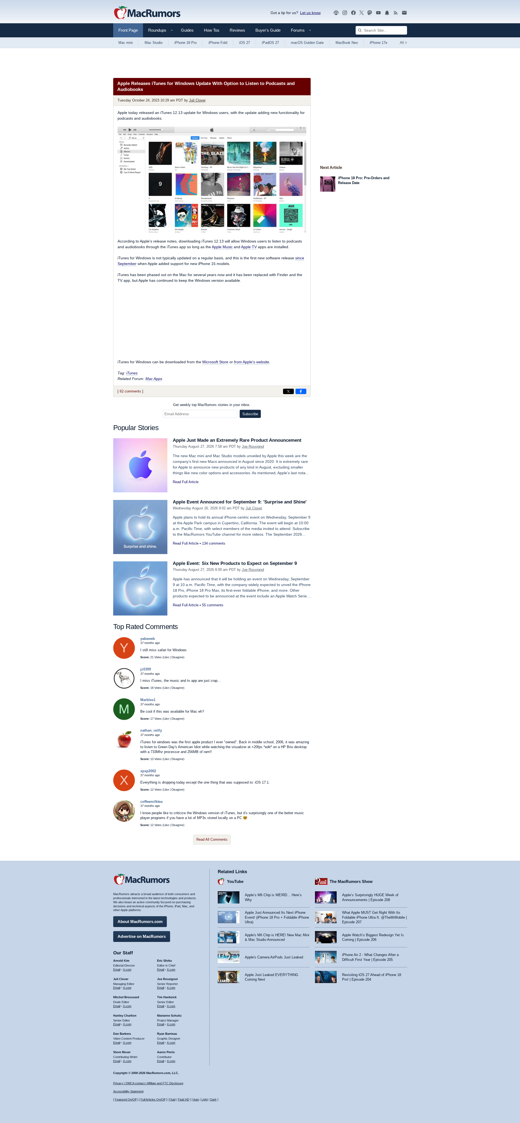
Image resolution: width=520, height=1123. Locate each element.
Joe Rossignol (253, 446)
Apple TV (249, 247)
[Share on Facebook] (300, 391)
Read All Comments (211, 839)
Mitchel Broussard (126, 997)
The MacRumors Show (351, 881)
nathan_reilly (151, 730)
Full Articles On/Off (153, 1099)
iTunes (132, 373)
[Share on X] (288, 391)
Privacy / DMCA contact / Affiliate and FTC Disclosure (148, 1083)
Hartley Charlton (124, 1015)
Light (205, 1099)
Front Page (128, 30)
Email (116, 969)
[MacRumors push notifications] (387, 13)
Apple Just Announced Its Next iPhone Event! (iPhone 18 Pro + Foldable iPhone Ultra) (277, 917)
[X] (124, 790)
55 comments (212, 605)
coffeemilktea (151, 802)
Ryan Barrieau (167, 1033)
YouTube (235, 881)
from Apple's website (251, 362)
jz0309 (145, 669)
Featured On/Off (125, 1099)
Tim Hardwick (167, 997)
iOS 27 (244, 43)
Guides (187, 30)
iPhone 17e (378, 43)
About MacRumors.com (140, 921)
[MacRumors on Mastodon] (369, 13)
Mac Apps (153, 378)
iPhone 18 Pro (185, 43)
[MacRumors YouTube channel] (378, 13)
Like (166, 657)
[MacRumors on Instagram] (344, 13)
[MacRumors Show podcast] (336, 13)
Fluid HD (183, 1099)
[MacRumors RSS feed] (395, 13)
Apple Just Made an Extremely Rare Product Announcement (237, 440)
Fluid (172, 1099)
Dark (213, 1099)
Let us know (310, 13)
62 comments (130, 391)
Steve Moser (122, 1052)
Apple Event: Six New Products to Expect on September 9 (235, 563)
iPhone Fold (218, 43)
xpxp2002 (148, 771)
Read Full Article (186, 482)
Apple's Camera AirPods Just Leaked (274, 957)
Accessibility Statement (128, 1091)
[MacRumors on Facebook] (353, 13)
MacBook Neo (347, 43)
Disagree (177, 657)
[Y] (124, 658)
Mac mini (125, 43)
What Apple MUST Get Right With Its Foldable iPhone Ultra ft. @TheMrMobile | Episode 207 (374, 917)
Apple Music (222, 247)
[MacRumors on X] (361, 13)
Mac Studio (153, 43)
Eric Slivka (164, 960)
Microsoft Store (215, 362)
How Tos (211, 30)
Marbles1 (147, 700)
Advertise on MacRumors (142, 936)
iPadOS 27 (270, 43)
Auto (196, 1099)
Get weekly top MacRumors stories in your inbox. (212, 405)
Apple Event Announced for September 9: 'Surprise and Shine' (240, 502)
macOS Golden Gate (307, 43)
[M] (124, 719)
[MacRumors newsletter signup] (404, 13)
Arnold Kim (121, 960)
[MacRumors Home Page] (147, 13)
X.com (127, 969)
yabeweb (147, 639)
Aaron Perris (166, 1052)
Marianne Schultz (169, 1015)
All (403, 43)
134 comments (213, 543)
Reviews (237, 30)
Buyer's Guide (268, 30)
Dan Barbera (122, 1033)
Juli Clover (197, 100)
